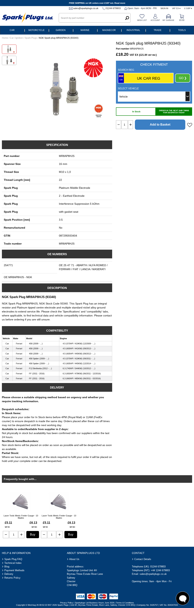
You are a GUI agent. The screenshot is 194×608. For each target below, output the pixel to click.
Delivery (8, 574)
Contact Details (142, 559)
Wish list (142, 20)
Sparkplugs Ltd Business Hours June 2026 (94, 603)
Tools (182, 30)
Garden (61, 30)
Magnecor (109, 30)
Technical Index (13, 563)
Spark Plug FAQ (13, 559)
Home (5, 38)
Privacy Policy (66, 603)
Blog (6, 566)
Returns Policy (12, 577)
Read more (119, 3)
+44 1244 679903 (160, 570)
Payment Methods (14, 570)
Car (12, 30)
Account (155, 20)
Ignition (19, 38)
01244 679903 (113, 8)
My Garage (168, 20)
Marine (85, 30)
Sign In (164, 8)
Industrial (133, 30)
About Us (74, 559)
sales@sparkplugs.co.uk (85, 8)
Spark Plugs (31, 38)
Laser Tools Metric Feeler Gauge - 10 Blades (21, 516)
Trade (157, 30)
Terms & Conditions (125, 603)
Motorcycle (36, 30)
